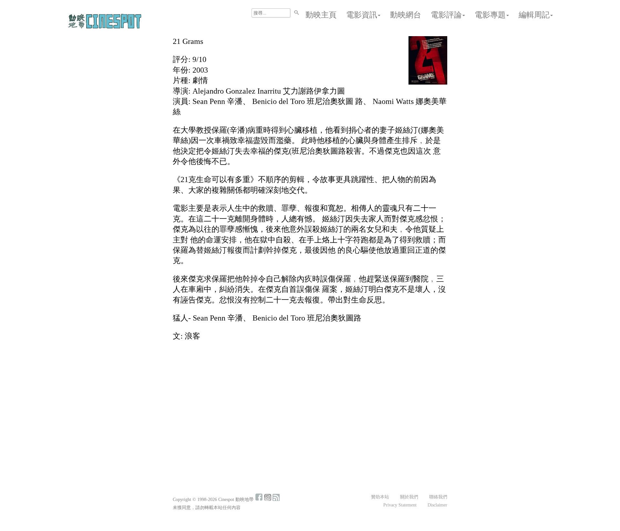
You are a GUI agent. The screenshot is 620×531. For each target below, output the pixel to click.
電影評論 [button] (446, 15)
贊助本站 (380, 497)
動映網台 (405, 15)
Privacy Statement (400, 505)
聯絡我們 (438, 497)
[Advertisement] (310, 394)
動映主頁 (320, 15)
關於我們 (409, 497)
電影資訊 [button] (361, 15)
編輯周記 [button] (534, 15)
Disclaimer (437, 505)
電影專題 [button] (490, 15)
